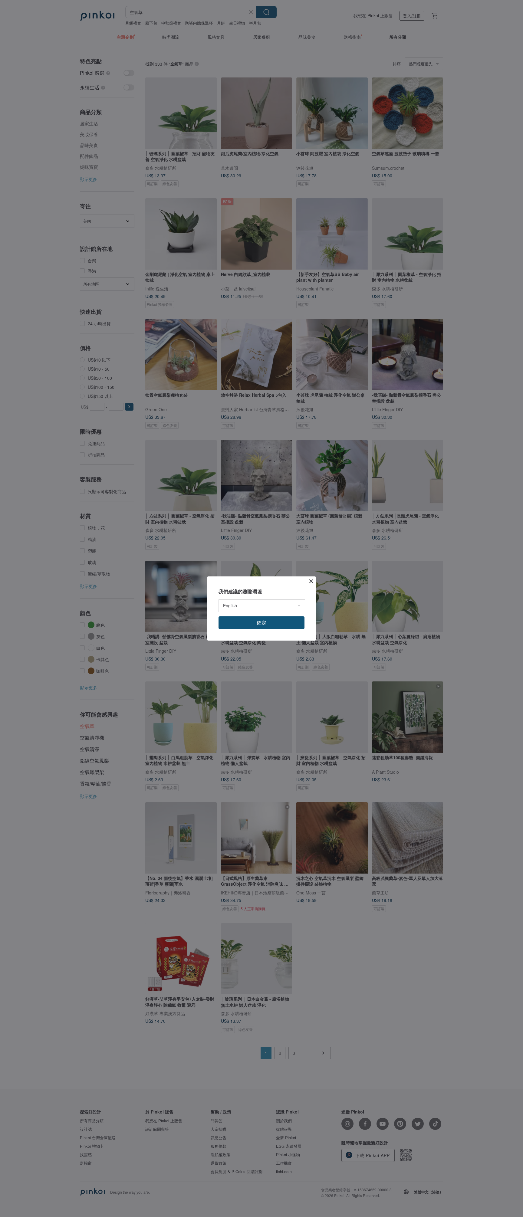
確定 (261, 622)
